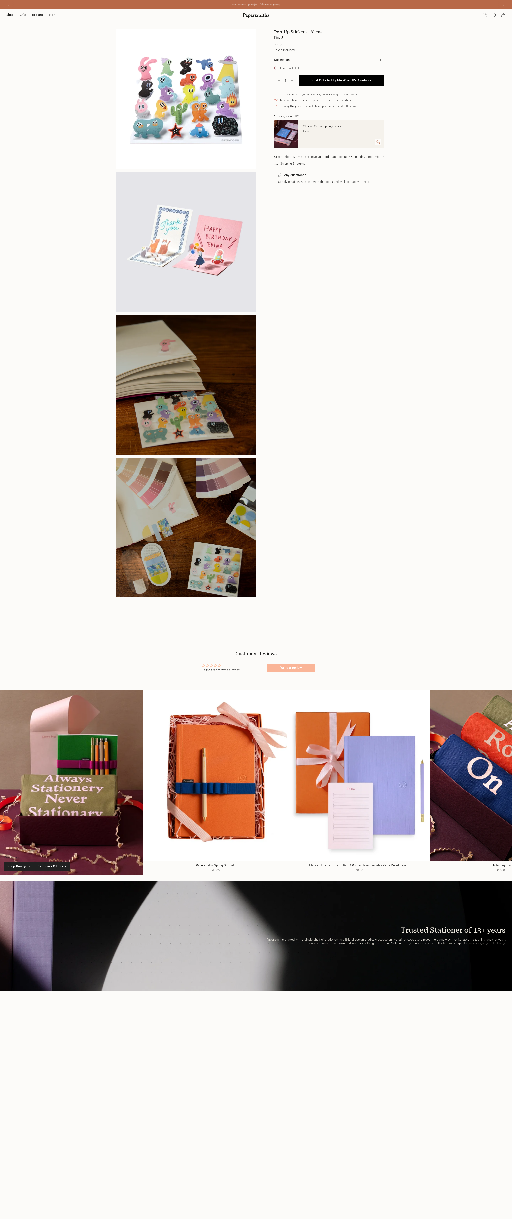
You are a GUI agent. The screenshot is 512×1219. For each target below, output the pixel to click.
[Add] (378, 142)
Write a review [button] (291, 668)
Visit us (381, 943)
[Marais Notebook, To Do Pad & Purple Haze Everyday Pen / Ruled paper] (358, 775)
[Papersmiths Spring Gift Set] (215, 775)
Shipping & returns (292, 163)
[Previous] (8, 4)
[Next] (504, 4)
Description (282, 59)
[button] (10, 15)
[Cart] (503, 15)
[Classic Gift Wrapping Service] (286, 134)
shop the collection (435, 943)
